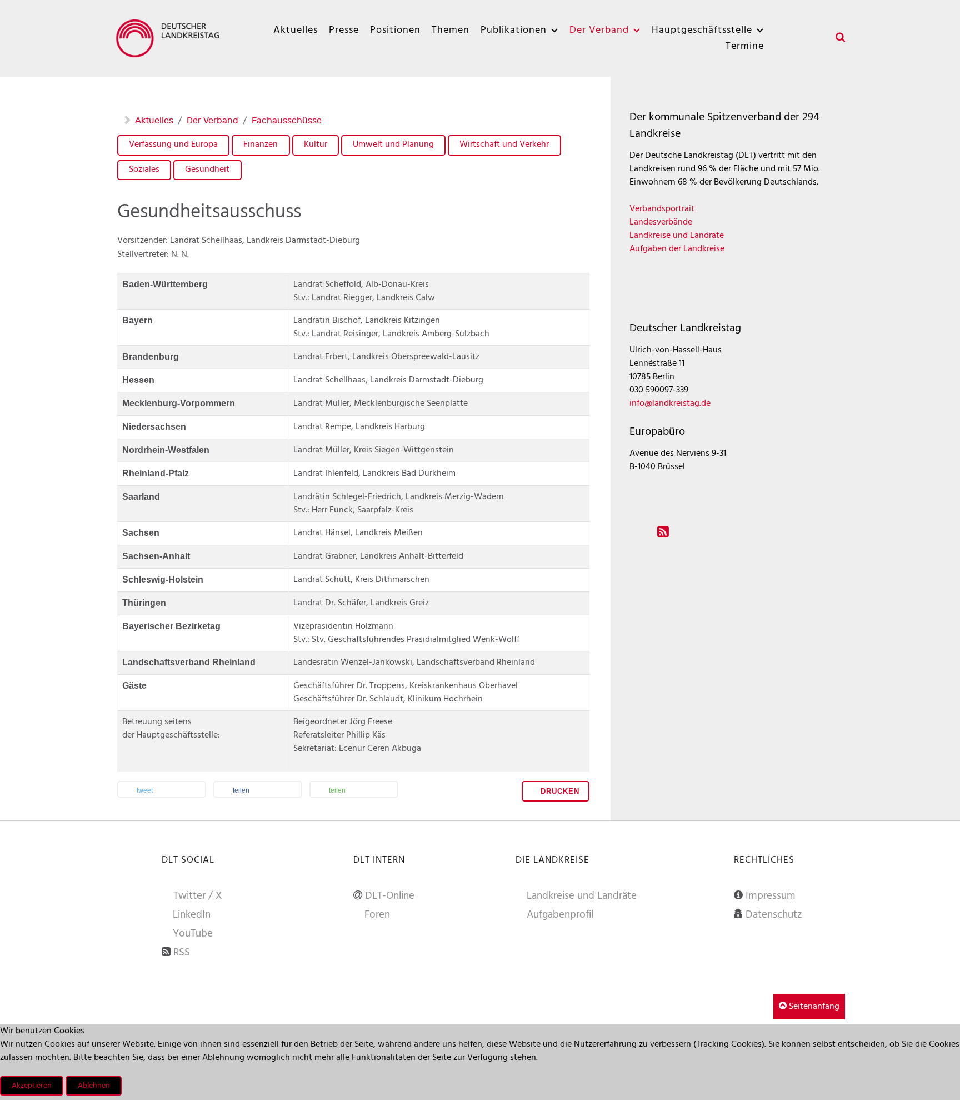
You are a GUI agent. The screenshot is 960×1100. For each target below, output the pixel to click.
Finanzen (260, 144)
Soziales (144, 169)
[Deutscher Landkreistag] (170, 38)
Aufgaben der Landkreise (676, 249)
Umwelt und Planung (393, 144)
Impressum (771, 896)
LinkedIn (192, 915)
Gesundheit (207, 169)
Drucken (558, 791)
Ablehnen (94, 1085)
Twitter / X (197, 896)
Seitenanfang (813, 1006)
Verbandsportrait (661, 209)
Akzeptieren (32, 1085)
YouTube (193, 933)
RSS (181, 952)
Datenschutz (774, 915)
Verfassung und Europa (173, 144)
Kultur (315, 144)
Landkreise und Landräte (676, 235)
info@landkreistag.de (670, 403)
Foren (377, 915)
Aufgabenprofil (560, 915)
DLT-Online (389, 896)
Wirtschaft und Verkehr (504, 144)
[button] (161, 790)
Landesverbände (660, 222)
